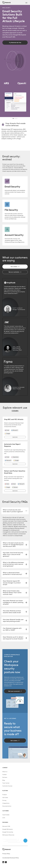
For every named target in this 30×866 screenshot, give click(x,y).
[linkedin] (3, 862)
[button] (26, 2)
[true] (6, 2)
